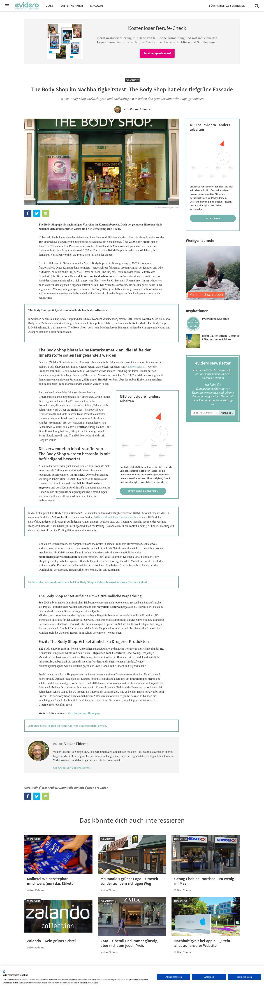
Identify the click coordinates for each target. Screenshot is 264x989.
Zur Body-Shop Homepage (84, 713)
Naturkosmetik (133, 366)
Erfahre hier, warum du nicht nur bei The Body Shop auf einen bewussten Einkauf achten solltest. (88, 582)
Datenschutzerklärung (210, 388)
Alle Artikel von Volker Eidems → (72, 767)
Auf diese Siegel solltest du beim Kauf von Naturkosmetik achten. (67, 725)
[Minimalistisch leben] (213, 299)
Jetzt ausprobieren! (157, 53)
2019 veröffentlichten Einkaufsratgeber (116, 517)
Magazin (96, 6)
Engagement (132, 80)
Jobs (50, 6)
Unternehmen (72, 6)
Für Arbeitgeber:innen (227, 6)
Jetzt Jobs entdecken (143, 491)
